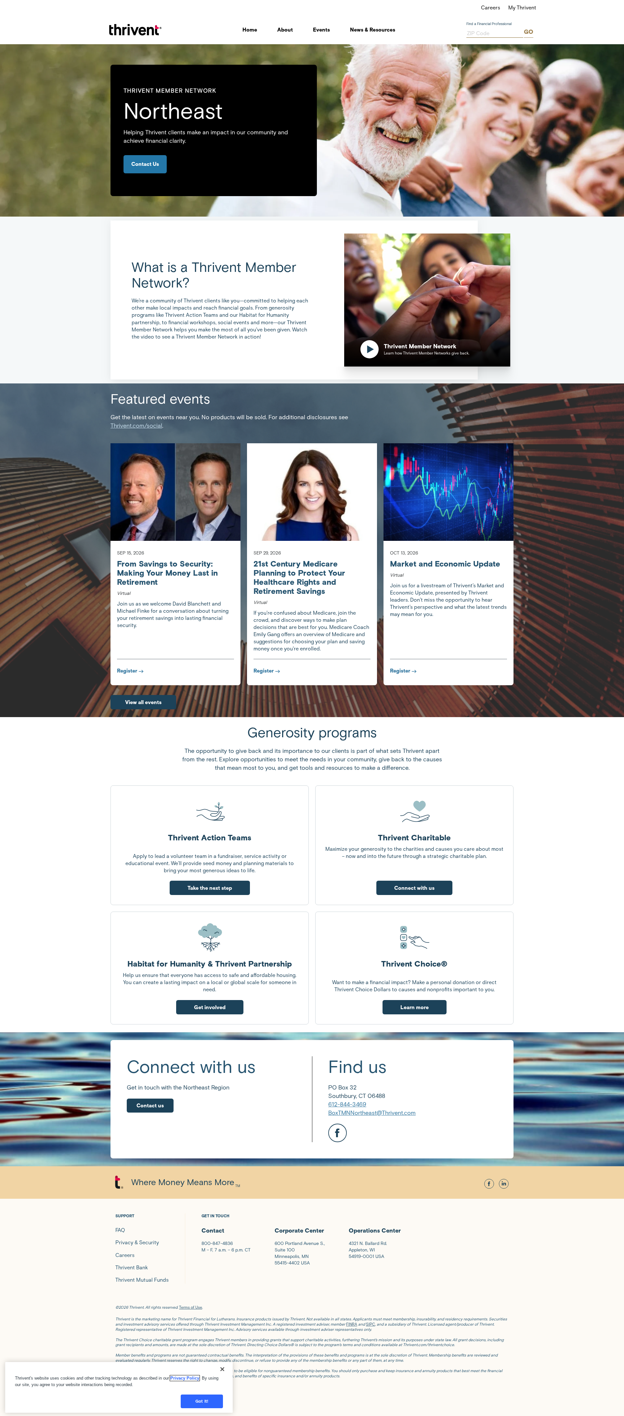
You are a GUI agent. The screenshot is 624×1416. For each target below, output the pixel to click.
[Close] (222, 1369)
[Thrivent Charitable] (414, 811)
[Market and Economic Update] (449, 492)
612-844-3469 (347, 1104)
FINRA (351, 1324)
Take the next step (210, 888)
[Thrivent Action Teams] (209, 811)
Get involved (210, 1007)
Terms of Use (190, 1307)
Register (127, 671)
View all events (143, 702)
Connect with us (414, 888)
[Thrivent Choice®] (414, 937)
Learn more (414, 1007)
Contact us (150, 1105)
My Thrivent (522, 8)
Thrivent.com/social (136, 425)
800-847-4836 (217, 1243)
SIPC (370, 1324)
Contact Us (145, 164)
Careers (490, 8)
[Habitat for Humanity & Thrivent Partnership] (209, 937)
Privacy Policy (184, 1378)
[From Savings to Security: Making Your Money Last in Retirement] (175, 492)
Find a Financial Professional (489, 23)
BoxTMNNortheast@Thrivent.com (372, 1112)
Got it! (201, 1401)
